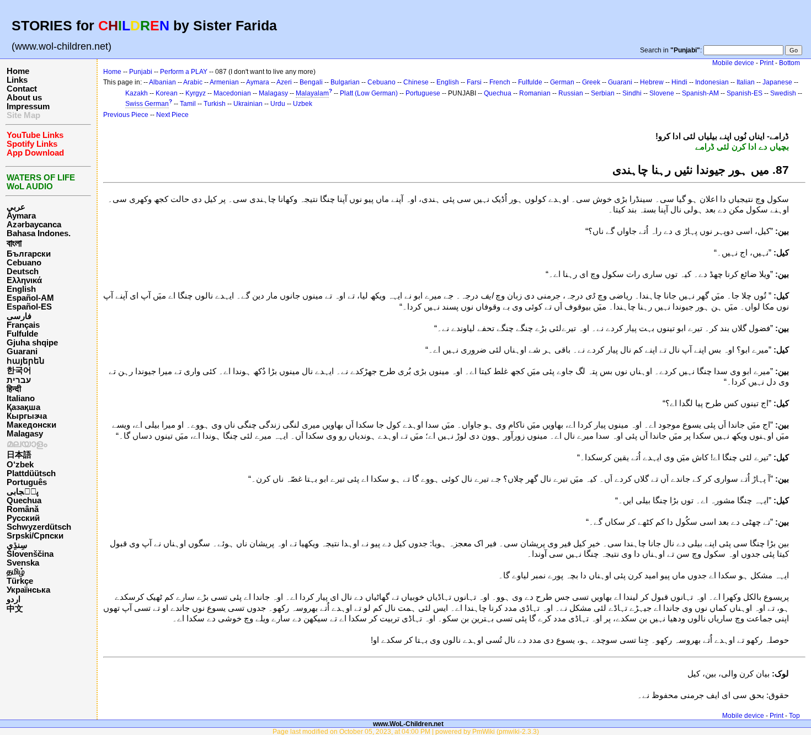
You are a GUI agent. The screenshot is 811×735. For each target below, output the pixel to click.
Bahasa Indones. (39, 233)
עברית (19, 380)
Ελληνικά (24, 280)
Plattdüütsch (31, 473)
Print (766, 63)
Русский (23, 518)
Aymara (21, 215)
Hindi (679, 82)
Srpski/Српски (35, 535)
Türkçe (20, 581)
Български (29, 253)
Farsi (474, 82)
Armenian (224, 82)
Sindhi (632, 93)
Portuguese (423, 93)
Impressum (28, 106)
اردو (13, 599)
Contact (22, 88)
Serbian (603, 93)
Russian (570, 93)
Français (23, 325)
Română (23, 509)
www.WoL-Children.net (408, 723)
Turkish (215, 104)
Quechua (24, 500)
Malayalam (312, 93)
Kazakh (136, 93)
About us (24, 97)
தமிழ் (16, 571)
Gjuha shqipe (32, 342)
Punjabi (140, 72)
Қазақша (23, 407)
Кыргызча (27, 416)
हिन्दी (14, 389)
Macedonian (232, 93)
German (562, 82)
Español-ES (29, 306)
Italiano (21, 398)
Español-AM (30, 298)
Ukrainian (248, 104)
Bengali (311, 82)
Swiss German (147, 104)
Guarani (22, 351)
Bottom (789, 63)
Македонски (31, 424)
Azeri (284, 82)
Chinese (416, 82)
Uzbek (302, 104)
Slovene (661, 93)
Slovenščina (30, 554)
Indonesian (712, 82)
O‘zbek (20, 464)
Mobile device (733, 63)
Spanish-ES (744, 93)
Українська (28, 589)
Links (17, 80)
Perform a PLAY (183, 72)
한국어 (19, 370)
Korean (167, 93)
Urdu (277, 104)
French (499, 82)
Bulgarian (345, 82)
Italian (746, 82)
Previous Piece (125, 115)
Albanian (162, 82)
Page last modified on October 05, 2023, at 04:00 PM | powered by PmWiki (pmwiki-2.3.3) (406, 731)
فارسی (19, 316)
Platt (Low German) (369, 93)
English (21, 289)
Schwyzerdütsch (39, 527)
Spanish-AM (700, 93)
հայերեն (26, 360)
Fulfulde (22, 333)
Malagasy (25, 433)
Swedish (783, 93)
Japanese (777, 82)
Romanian (535, 93)
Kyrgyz (195, 93)
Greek (591, 82)
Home (18, 71)
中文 (15, 608)
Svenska (23, 562)
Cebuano (24, 262)
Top (794, 716)
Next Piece (172, 115)
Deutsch (23, 271)
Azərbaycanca (34, 224)
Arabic (192, 82)
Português (27, 482)
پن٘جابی (23, 491)
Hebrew (652, 82)
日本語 (19, 454)
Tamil (188, 104)
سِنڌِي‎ (17, 545)
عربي (16, 207)
